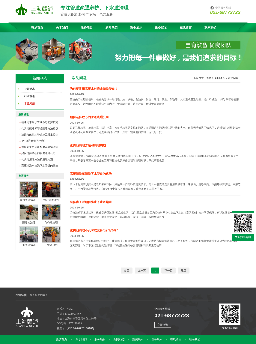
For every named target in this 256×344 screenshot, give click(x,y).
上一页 (142, 270)
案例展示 (136, 27)
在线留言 (186, 27)
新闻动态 (112, 27)
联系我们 (210, 27)
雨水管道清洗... (29, 200)
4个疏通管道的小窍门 (33, 140)
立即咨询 (162, 324)
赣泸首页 (37, 27)
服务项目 (87, 27)
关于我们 (62, 27)
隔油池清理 (28, 222)
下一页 (168, 270)
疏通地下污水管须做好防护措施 (39, 122)
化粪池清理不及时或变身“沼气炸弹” (94, 230)
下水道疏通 (51, 245)
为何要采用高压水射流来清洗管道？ (94, 88)
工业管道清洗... (29, 245)
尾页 (183, 270)
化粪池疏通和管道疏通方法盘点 (39, 128)
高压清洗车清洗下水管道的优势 (39, 165)
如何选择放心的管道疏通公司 (38, 153)
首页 (209, 77)
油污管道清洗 (51, 200)
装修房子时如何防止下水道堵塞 (91, 202)
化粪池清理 (51, 222)
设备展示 (161, 27)
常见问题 (233, 77)
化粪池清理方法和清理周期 (37, 159)
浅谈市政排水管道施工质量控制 (39, 134)
